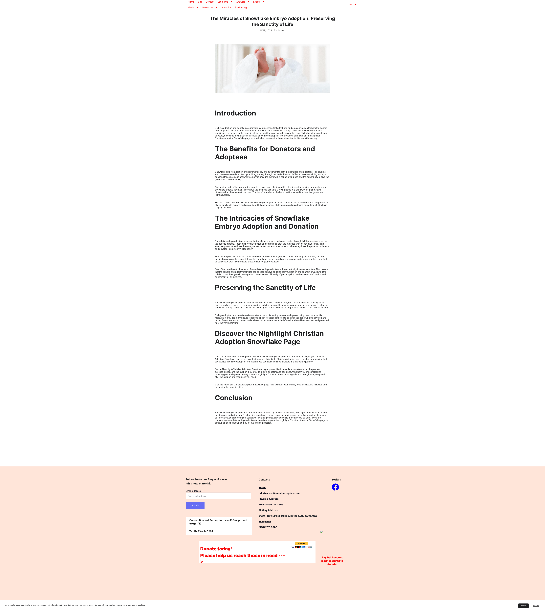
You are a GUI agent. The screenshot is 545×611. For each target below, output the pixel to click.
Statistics (226, 7)
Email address (193, 490)
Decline (536, 606)
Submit (195, 505)
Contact (210, 1)
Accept (523, 606)
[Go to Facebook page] (335, 487)
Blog (200, 1)
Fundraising (241, 7)
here (272, 384)
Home (191, 1)
